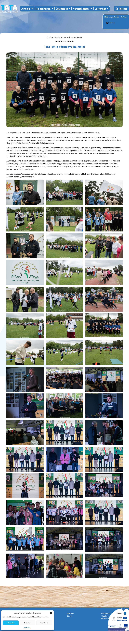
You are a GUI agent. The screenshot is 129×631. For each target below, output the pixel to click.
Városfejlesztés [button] (81, 8)
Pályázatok (105, 618)
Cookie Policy (26, 627)
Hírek (57, 37)
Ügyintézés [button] (62, 8)
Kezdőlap (50, 37)
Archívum (70, 613)
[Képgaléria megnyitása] (25, 192)
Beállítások (44, 623)
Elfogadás (10, 623)
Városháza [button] (100, 8)
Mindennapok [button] (42, 8)
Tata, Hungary (115, 23)
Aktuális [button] (25, 8)
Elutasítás (27, 623)
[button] (51, 613)
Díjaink (69, 616)
